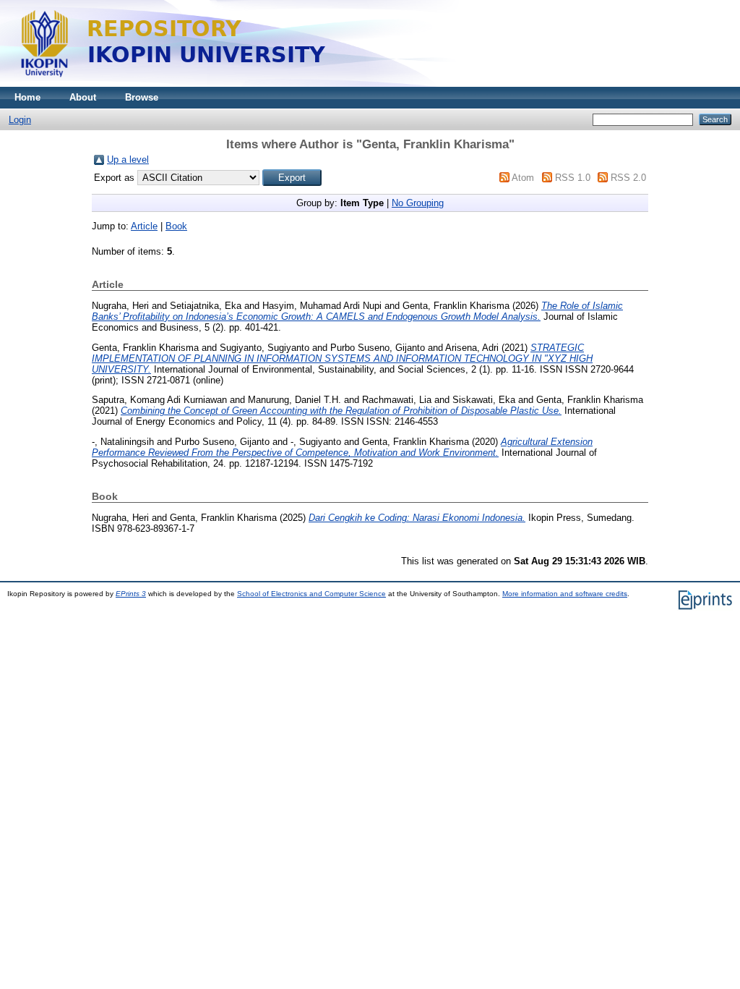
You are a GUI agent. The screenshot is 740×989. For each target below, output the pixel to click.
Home (27, 97)
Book (176, 226)
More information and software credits (564, 594)
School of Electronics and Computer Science (311, 594)
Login (20, 119)
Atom (523, 177)
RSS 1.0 (572, 177)
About (82, 97)
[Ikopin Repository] (354, 83)
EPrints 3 (131, 594)
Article (144, 226)
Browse (141, 97)
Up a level (128, 159)
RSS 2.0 (628, 177)
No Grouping (418, 203)
